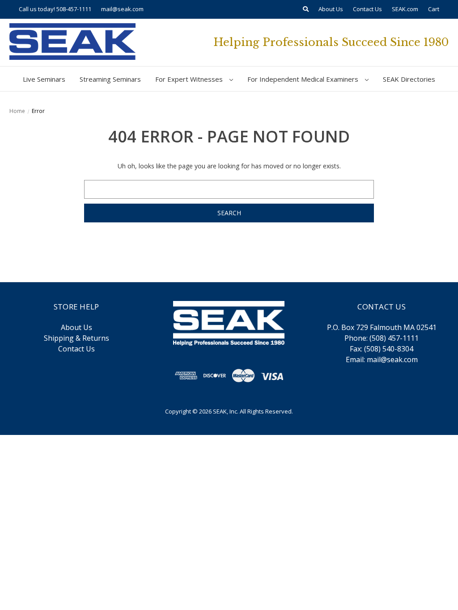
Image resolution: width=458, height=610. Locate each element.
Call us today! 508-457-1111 (55, 9)
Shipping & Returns (76, 338)
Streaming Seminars (110, 79)
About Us (330, 9)
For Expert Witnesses (190, 79)
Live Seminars (44, 79)
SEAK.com (405, 9)
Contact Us (367, 9)
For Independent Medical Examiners (303, 79)
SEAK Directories (409, 79)
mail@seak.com (122, 9)
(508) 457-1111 (394, 338)
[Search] (306, 9)
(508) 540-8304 (388, 349)
